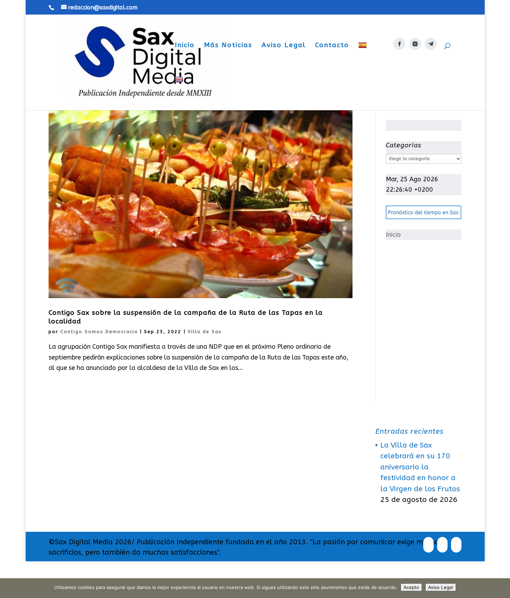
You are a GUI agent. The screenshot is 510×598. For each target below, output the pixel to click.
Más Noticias (228, 46)
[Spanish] (363, 59)
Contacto (332, 46)
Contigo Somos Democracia (99, 331)
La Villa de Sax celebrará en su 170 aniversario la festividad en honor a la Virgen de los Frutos (420, 467)
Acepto (411, 587)
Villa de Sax (205, 331)
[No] (501, 588)
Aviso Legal (284, 46)
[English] (180, 93)
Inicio (185, 46)
